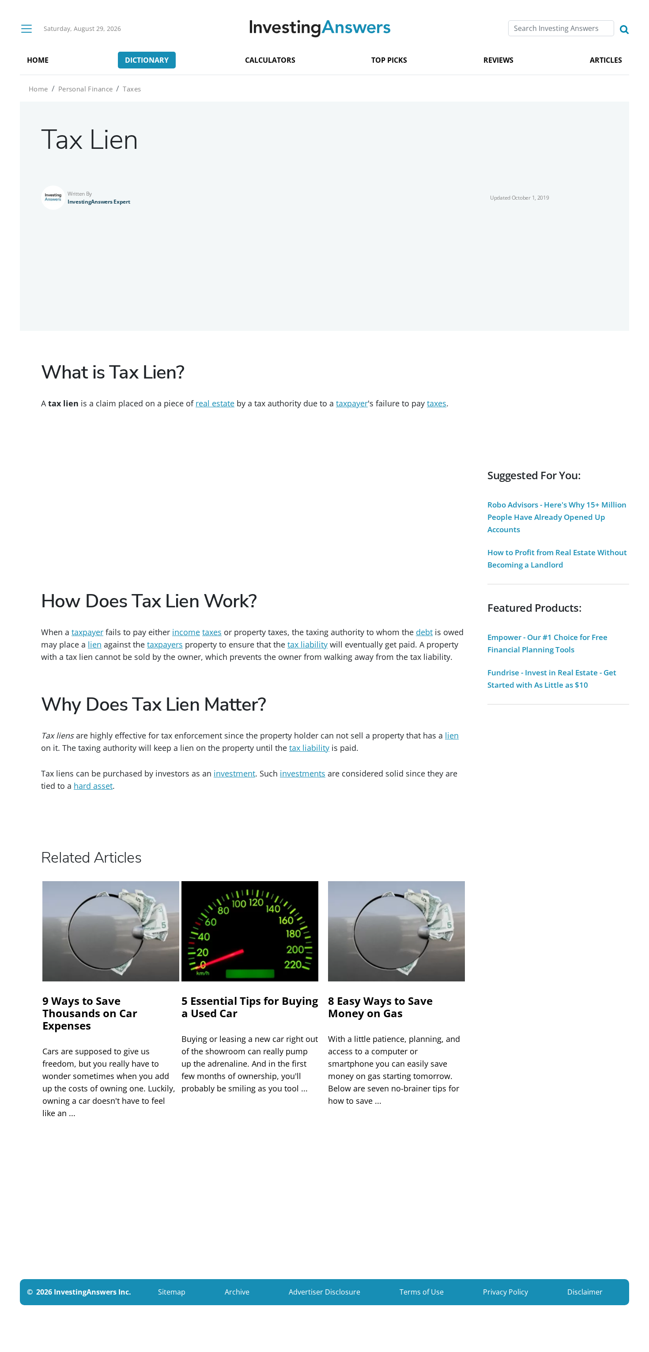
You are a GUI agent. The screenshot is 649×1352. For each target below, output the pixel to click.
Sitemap (171, 1292)
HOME (38, 60)
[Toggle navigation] (26, 29)
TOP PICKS (389, 60)
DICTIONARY (147, 60)
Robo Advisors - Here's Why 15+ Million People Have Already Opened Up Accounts (556, 517)
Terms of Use (422, 1292)
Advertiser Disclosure (324, 1292)
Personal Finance (85, 88)
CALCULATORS (270, 60)
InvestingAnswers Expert (99, 201)
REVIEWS (498, 60)
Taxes (132, 88)
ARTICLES (606, 60)
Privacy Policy (505, 1292)
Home (38, 88)
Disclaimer (585, 1292)
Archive (237, 1292)
